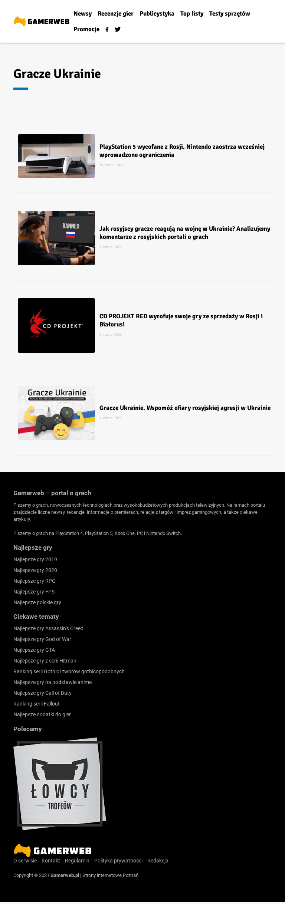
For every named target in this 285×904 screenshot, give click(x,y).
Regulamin (77, 861)
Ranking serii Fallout (36, 704)
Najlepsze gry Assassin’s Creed (48, 628)
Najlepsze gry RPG (34, 581)
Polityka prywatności (118, 861)
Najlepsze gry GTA (34, 650)
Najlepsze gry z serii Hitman (44, 661)
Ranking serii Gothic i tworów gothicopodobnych (69, 671)
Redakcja (157, 861)
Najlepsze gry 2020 (35, 570)
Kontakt (51, 861)
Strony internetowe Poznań (110, 875)
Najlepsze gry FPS (34, 592)
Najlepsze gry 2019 (35, 559)
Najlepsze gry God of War (42, 639)
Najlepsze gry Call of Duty (42, 693)
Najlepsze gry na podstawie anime (52, 682)
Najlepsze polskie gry (37, 602)
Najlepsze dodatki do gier (42, 714)
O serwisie (25, 861)
